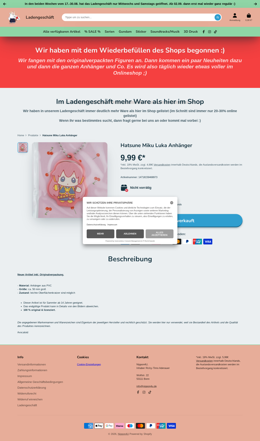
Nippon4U (123, 433)
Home (20, 135)
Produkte (33, 135)
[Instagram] (209, 31)
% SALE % (92, 31)
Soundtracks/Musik (165, 31)
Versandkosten (162, 164)
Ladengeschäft (40, 17)
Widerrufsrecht (26, 393)
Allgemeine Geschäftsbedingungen (40, 382)
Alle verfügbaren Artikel (61, 31)
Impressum (24, 376)
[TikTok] (215, 31)
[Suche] (218, 17)
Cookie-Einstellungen (89, 364)
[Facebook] (203, 31)
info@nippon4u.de (146, 386)
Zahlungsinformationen (32, 370)
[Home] (14, 17)
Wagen (248, 17)
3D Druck (191, 31)
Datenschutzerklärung (31, 387)
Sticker (141, 31)
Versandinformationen (31, 364)
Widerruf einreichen (30, 399)
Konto (234, 17)
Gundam (125, 31)
